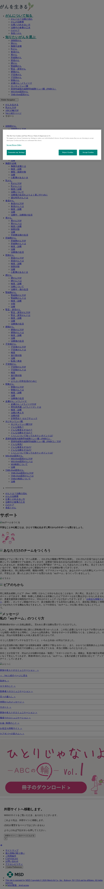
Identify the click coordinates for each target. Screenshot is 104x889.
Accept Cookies (88, 152)
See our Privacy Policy (14, 145)
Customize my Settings (16, 152)
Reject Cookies (67, 152)
